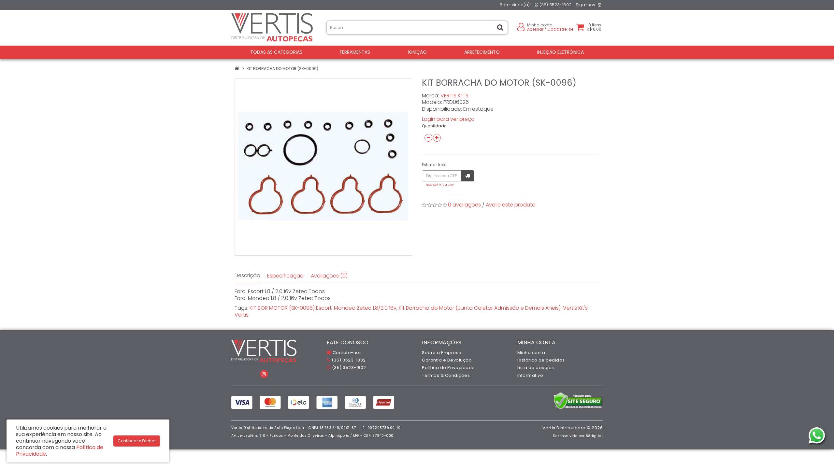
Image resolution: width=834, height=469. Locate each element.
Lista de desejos (535, 367)
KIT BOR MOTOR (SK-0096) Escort (291, 308)
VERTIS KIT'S (454, 95)
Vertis (242, 315)
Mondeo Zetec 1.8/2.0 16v (365, 308)
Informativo (530, 375)
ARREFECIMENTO (482, 52)
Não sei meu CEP (440, 184)
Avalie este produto (511, 204)
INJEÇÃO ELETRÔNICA (560, 52)
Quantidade (434, 126)
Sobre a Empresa (442, 352)
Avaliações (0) (329, 275)
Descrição (247, 275)
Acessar (535, 29)
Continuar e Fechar (137, 441)
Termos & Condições (446, 375)
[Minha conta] (521, 26)
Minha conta (531, 352)
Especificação (285, 275)
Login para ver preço (448, 119)
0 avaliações (464, 204)
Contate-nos (346, 352)
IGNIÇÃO (417, 52)
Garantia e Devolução (447, 360)
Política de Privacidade (448, 367)
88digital (594, 435)
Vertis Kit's (575, 308)
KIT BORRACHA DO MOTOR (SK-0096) (282, 68)
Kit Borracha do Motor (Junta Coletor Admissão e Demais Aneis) (480, 308)
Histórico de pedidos (541, 360)
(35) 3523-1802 (554, 5)
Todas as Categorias (276, 52)
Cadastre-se (560, 29)
